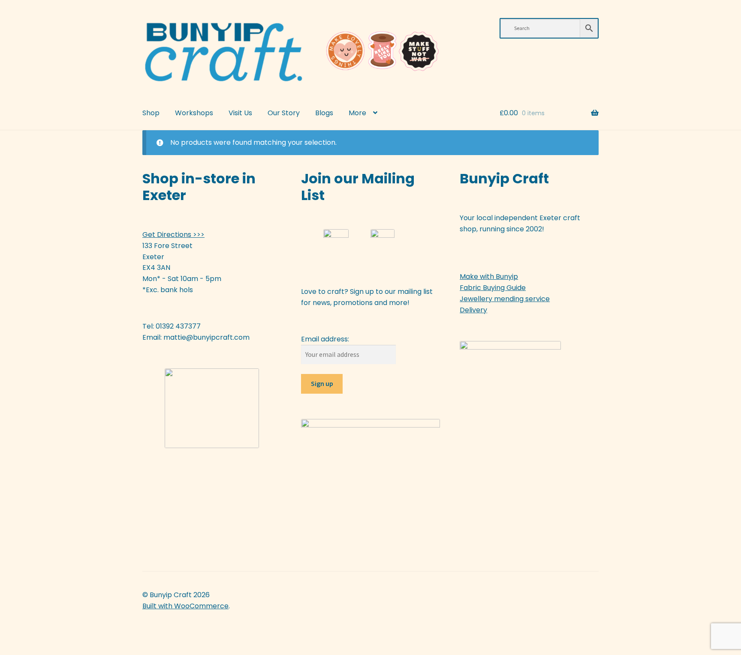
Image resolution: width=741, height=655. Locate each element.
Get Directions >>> (173, 234)
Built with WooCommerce (185, 606)
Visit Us (240, 113)
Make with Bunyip (489, 276)
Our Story (284, 113)
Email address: (325, 339)
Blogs (324, 113)
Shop (151, 113)
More (357, 113)
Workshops (194, 113)
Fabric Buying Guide (493, 288)
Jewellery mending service (505, 299)
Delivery (473, 310)
